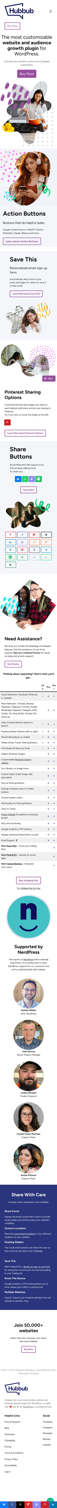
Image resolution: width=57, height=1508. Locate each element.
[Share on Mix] (46, 542)
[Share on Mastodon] (32, 479)
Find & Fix (12, 855)
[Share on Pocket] (22, 550)
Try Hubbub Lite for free (28, 888)
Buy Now (12, 25)
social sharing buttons (24, 1233)
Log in (7, 1471)
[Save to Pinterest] (8, 422)
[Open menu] (50, 11)
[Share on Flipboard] (34, 535)
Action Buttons (14, 863)
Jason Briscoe (43, 1369)
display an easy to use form (36, 1266)
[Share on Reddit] (34, 542)
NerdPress (29, 959)
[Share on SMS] (39, 479)
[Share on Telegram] (46, 550)
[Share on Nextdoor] (10, 565)
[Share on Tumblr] (34, 550)
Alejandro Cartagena (25, 1369)
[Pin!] (48, 379)
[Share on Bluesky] (18, 479)
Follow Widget (8, 814)
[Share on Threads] (46, 535)
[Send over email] (22, 557)
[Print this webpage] (34, 557)
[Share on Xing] (10, 550)
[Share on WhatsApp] (25, 479)
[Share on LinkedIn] (10, 542)
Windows (34, 1373)
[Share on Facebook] (22, 535)
